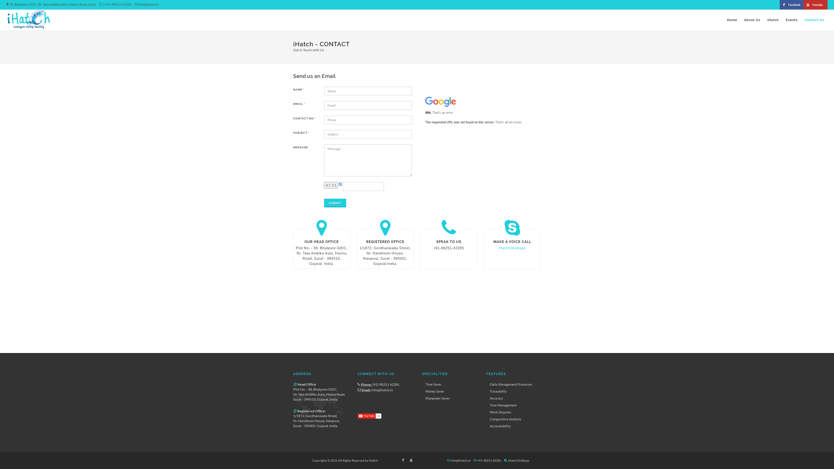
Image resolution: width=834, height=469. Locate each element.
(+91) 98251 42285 (117, 4)
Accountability (500, 426)
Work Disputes (500, 412)
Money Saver (434, 391)
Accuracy (496, 398)
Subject (301, 132)
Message (300, 147)
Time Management (503, 405)
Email (299, 104)
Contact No (304, 118)
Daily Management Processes (511, 384)
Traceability (498, 391)
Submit (335, 203)
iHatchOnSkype (512, 248)
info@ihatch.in (148, 4)
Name (298, 89)
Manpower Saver (437, 398)
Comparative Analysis (505, 419)
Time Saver (433, 384)
